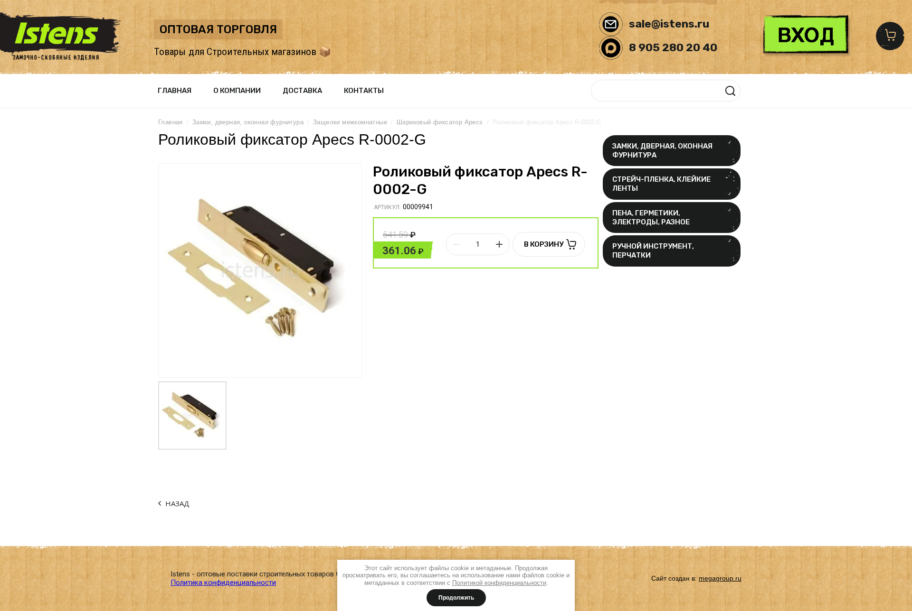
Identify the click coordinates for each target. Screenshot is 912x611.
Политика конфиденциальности (223, 582)
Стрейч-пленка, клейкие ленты (661, 184)
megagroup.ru (720, 578)
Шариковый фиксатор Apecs (440, 122)
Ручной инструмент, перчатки (653, 250)
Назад (177, 503)
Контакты (364, 90)
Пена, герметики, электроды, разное (651, 217)
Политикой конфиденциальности (499, 582)
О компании (237, 90)
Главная (174, 90)
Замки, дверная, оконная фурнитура (662, 150)
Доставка (302, 90)
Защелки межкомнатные (350, 122)
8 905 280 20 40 (673, 47)
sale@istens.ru (669, 23)
